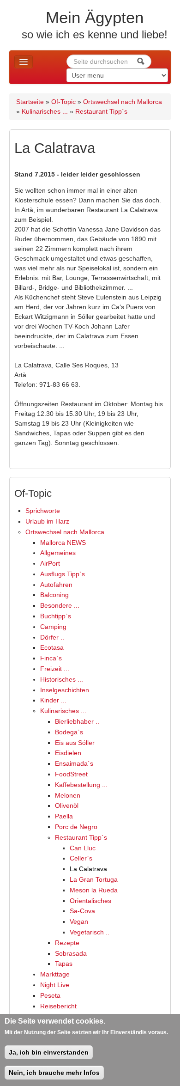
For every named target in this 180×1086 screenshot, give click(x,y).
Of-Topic (63, 101)
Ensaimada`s (74, 763)
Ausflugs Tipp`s (62, 574)
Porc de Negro (76, 826)
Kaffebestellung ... (81, 784)
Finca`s (51, 658)
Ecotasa (52, 647)
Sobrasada (71, 953)
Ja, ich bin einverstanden (49, 1052)
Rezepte (67, 942)
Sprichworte (42, 510)
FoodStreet (71, 774)
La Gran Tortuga (94, 879)
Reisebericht (58, 1006)
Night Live (54, 984)
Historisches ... (61, 679)
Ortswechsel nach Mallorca (122, 101)
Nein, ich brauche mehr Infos (54, 1072)
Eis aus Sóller (75, 742)
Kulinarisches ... (45, 111)
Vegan (79, 921)
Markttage (55, 974)
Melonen (67, 795)
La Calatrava (88, 868)
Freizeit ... (54, 668)
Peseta (50, 995)
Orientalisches (90, 900)
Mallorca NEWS (63, 542)
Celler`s (81, 858)
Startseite (30, 101)
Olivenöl (66, 805)
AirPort (50, 563)
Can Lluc (83, 848)
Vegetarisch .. (89, 932)
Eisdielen (68, 753)
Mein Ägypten (95, 17)
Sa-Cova (82, 911)
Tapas (63, 963)
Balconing (54, 594)
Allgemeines (58, 552)
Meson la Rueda (94, 890)
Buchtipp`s (55, 616)
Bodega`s (69, 732)
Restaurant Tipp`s (101, 111)
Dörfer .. (52, 637)
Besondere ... (59, 605)
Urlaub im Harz (47, 521)
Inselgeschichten (64, 690)
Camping (53, 626)
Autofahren (56, 584)
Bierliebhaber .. (77, 721)
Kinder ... (53, 700)
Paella (64, 816)
